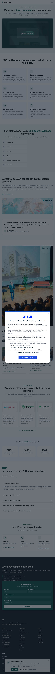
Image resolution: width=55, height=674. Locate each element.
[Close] (48, 313)
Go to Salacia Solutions (27, 357)
